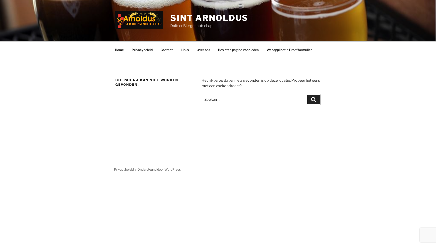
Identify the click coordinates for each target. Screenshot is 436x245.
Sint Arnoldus (209, 18)
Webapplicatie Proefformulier (289, 50)
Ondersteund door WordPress (159, 169)
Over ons (203, 50)
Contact (167, 50)
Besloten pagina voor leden (238, 50)
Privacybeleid (142, 50)
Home (119, 50)
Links (185, 50)
